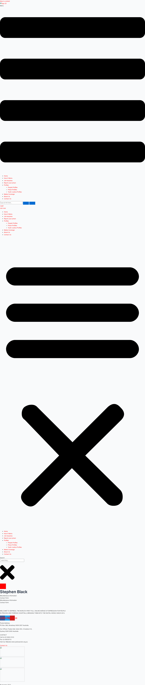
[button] (72, 89)
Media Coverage (9, 194)
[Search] (3, 586)
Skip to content (5, 1)
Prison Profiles (12, 189)
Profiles (6, 185)
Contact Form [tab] (4, 598)
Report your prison (10, 183)
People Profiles (12, 187)
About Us (7, 196)
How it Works (8, 178)
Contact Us (7, 199)
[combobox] (12, 560)
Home (6, 176)
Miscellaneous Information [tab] (8, 595)
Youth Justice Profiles (15, 192)
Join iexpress (8, 180)
